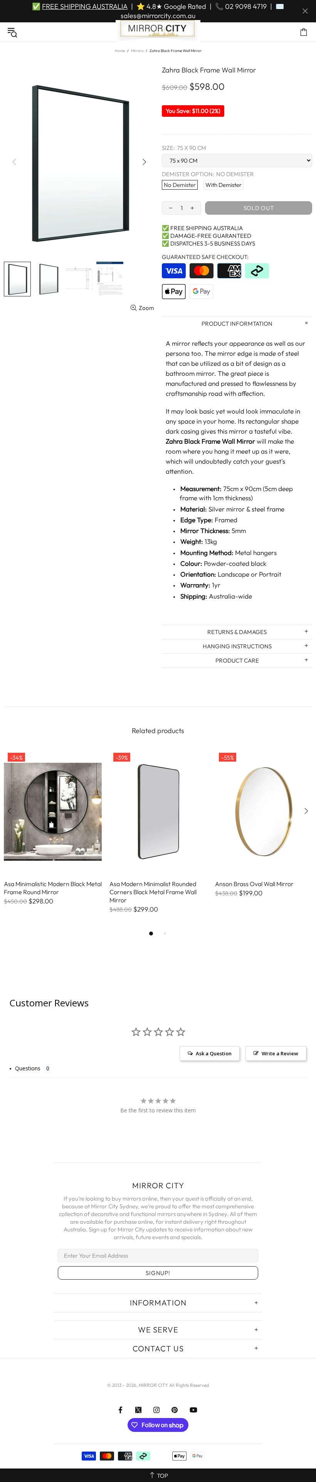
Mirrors (137, 50)
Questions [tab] (27, 1068)
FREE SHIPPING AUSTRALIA (85, 6)
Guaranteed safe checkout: (205, 257)
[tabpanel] (53, 835)
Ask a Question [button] (214, 1053)
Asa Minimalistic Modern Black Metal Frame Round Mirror (53, 888)
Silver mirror (226, 509)
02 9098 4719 (246, 6)
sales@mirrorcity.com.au (158, 15)
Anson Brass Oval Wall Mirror (254, 884)
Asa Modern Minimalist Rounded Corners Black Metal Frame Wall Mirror (153, 892)
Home (120, 50)
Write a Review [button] (280, 1053)
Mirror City (158, 32)
